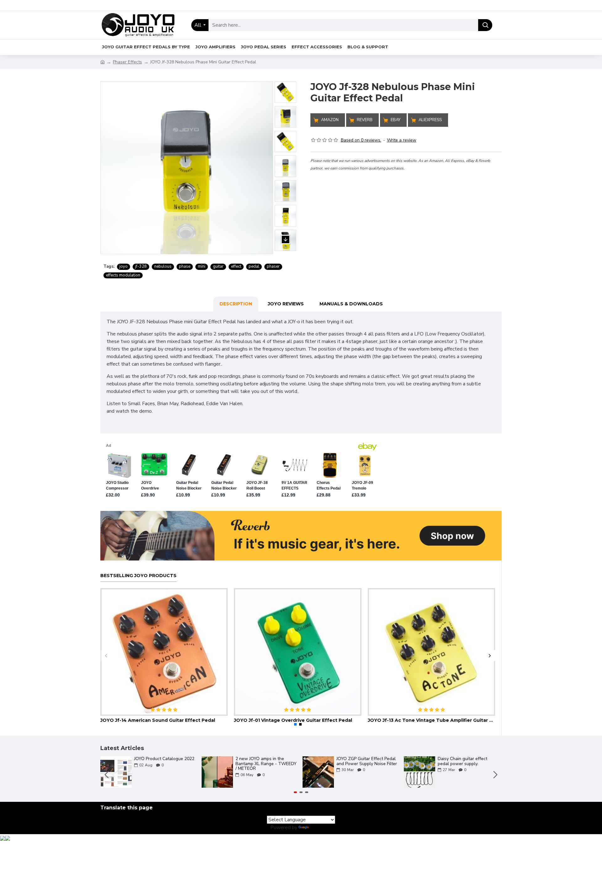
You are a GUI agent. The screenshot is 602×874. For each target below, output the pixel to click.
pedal (254, 266)
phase (184, 266)
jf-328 (141, 266)
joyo (123, 266)
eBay (395, 120)
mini (201, 266)
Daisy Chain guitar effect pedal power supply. (462, 761)
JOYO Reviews (286, 304)
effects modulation (123, 275)
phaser (273, 266)
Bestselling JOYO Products (138, 575)
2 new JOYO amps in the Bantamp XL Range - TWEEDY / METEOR (266, 763)
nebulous (163, 266)
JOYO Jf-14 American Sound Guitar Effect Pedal (157, 720)
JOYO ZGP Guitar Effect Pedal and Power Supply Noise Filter (366, 761)
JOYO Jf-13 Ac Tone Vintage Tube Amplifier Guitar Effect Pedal (431, 720)
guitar (218, 266)
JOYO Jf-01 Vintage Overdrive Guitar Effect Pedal (293, 720)
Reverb (364, 120)
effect (236, 266)
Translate (321, 827)
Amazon (330, 120)
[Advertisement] (406, 216)
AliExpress (430, 120)
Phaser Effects (127, 62)
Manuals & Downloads (351, 304)
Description (235, 304)
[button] (285, 75)
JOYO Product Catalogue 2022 (164, 758)
